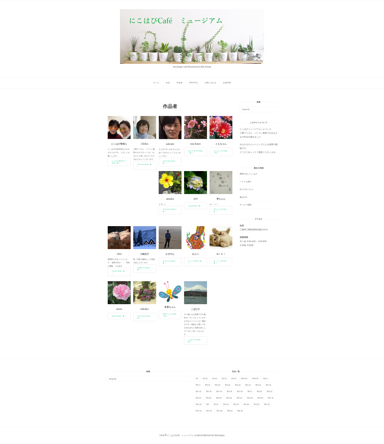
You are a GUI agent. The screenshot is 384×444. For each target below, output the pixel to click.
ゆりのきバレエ (246, 189)
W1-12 (217, 385)
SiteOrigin (219, 435)
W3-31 (267, 404)
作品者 (179, 83)
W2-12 (269, 391)
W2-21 (219, 398)
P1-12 (214, 378)
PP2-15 (255, 378)
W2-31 (270, 398)
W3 (207, 404)
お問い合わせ (210, 83)
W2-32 (198, 404)
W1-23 (248, 385)
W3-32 (198, 411)
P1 (197, 378)
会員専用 (227, 83)
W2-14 (208, 398)
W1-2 (265, 378)
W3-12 (226, 404)
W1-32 (198, 391)
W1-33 (209, 391)
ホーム (156, 83)
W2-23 (239, 398)
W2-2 (250, 391)
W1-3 (198, 385)
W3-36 (219, 411)
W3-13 (236, 404)
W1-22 (237, 385)
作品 (168, 83)
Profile (193, 83)
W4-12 (240, 411)
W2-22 (229, 398)
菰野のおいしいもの (248, 174)
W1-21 (227, 385)
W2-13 (198, 398)
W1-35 (229, 391)
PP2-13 (244, 378)
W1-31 (268, 385)
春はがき (244, 197)
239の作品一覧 (194, 206)
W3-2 (216, 404)
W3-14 (246, 404)
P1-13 (224, 378)
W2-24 (250, 398)
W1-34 (219, 391)
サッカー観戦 (245, 204)
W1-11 (207, 385)
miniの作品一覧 (118, 316)
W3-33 (209, 411)
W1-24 (258, 385)
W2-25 (260, 398)
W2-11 (259, 391)
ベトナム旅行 (245, 181)
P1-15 (233, 378)
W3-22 (256, 404)
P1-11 (205, 378)
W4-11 (229, 411)
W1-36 (240, 391)
